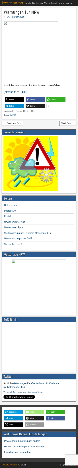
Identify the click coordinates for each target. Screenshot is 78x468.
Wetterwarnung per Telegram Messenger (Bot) (28, 233)
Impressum (10, 210)
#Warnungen (19, 383)
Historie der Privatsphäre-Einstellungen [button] (24, 446)
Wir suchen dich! (13, 244)
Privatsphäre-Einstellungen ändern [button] (22, 441)
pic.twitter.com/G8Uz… (15, 387)
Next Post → (68, 123)
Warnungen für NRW (22, 12)
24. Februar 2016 (15, 16)
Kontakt (8, 216)
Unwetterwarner (12, 3)
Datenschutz (10, 205)
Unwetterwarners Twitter (33, 392)
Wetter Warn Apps (13, 227)
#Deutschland (38, 383)
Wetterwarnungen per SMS (18, 238)
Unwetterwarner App (14, 222)
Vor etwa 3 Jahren (11, 392)
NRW (13, 115)
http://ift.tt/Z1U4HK (16, 91)
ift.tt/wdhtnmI (52, 383)
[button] (14, 99)
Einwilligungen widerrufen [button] (17, 452)
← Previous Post (12, 123)
